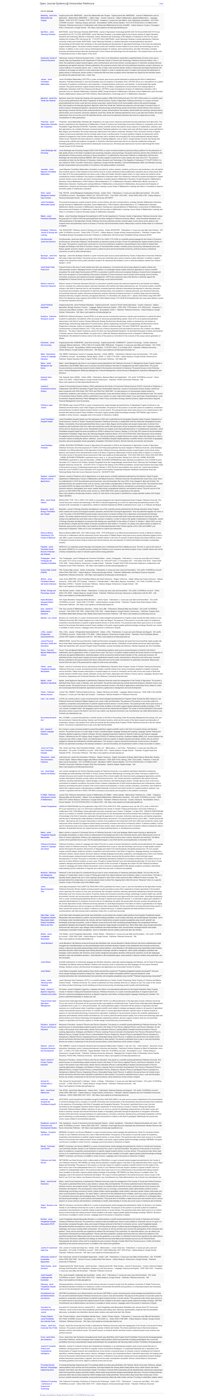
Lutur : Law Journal (48, 699)
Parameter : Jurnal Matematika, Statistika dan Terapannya (49, 124)
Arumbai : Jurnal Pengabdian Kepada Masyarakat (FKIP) (48, 1221)
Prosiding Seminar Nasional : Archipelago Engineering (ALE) (49, 1367)
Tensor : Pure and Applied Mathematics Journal (49, 652)
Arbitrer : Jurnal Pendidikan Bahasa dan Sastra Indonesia (48, 581)
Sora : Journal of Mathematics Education (47, 611)
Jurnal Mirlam (46, 962)
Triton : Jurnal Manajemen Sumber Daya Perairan (48, 195)
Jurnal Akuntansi (47, 943)
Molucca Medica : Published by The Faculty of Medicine (48, 535)
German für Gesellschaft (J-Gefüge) (47, 1083)
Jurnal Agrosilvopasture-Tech (47, 889)
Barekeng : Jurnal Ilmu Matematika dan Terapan (49, 17)
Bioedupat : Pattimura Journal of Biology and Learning (49, 232)
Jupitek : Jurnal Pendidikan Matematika (46, 81)
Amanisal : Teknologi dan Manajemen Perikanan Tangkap (48, 875)
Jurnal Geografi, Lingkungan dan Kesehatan (46, 1277)
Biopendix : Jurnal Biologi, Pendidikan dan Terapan (48, 511)
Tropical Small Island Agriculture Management (48, 1003)
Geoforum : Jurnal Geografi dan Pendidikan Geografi (48, 1101)
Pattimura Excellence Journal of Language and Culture (48, 846)
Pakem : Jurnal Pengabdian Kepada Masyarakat (48, 669)
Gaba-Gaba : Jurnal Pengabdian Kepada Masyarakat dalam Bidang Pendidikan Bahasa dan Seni (48, 920)
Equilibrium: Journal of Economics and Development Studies (49, 1125)
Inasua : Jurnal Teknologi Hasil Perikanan (46, 982)
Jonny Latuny (91, 1395)
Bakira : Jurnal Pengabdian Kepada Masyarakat (48, 834)
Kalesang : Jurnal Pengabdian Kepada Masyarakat (48, 1286)
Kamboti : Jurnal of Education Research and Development (48, 1048)
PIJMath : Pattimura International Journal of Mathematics (48, 797)
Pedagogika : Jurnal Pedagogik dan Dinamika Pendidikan (48, 560)
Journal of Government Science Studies (48, 388)
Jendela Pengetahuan (49, 806)
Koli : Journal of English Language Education (47, 731)
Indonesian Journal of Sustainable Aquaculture (49, 1259)
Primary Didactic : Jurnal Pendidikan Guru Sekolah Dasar (48, 1318)
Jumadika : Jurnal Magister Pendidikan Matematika (48, 171)
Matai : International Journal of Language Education (48, 356)
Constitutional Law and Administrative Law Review (48, 1295)
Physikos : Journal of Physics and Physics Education (48, 1027)
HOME (161, 3)
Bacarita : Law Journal (49, 618)
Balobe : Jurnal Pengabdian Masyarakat (46, 936)
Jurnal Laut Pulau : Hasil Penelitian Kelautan (47, 750)
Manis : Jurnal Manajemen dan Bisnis (46, 365)
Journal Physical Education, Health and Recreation (49, 643)
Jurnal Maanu (45, 971)
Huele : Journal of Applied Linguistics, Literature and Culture (49, 991)
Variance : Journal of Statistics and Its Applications (48, 478)
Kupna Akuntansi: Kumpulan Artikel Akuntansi (47, 602)
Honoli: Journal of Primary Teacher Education (47, 1062)
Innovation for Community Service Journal (48, 1309)
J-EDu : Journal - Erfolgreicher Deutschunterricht (47, 634)
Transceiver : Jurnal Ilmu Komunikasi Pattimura (48, 759)
